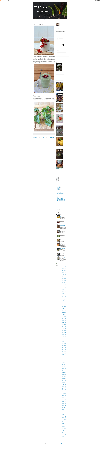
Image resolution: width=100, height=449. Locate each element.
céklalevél (65, 282)
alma (65, 267)
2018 (57, 179)
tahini (65, 412)
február (58, 208)
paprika (65, 378)
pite (63, 384)
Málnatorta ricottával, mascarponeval (61, 199)
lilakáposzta (63, 352)
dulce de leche (64, 298)
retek (63, 391)
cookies (62, 286)
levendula (65, 351)
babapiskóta (63, 271)
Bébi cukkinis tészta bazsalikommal (61, 200)
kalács (62, 326)
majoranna (63, 355)
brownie (62, 279)
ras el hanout (64, 390)
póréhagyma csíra (64, 386)
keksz (62, 331)
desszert (63, 297)
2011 (57, 211)
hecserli (63, 320)
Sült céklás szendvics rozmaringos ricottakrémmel (61, 192)
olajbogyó (63, 374)
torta (65, 416)
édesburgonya (63, 299)
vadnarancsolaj (63, 426)
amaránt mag (63, 268)
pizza (65, 384)
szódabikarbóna (63, 411)
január (58, 209)
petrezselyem (63, 382)
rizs (63, 393)
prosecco (63, 387)
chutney (65, 284)
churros (63, 284)
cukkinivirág (63, 288)
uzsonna (63, 424)
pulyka (62, 388)
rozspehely (63, 395)
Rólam (36, 19)
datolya (65, 296)
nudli (62, 372)
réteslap (65, 392)
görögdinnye (65, 316)
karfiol (65, 329)
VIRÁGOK (46, 19)
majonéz (65, 354)
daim (62, 296)
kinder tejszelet (64, 335)
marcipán (63, 361)
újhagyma (63, 423)
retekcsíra (65, 391)
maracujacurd (63, 360)
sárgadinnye (63, 397)
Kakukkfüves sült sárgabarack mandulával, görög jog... (60, 193)
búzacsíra (65, 280)
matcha (62, 363)
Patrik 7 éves (58, 267)
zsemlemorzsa (63, 437)
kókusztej (65, 338)
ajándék (62, 267)
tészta (64, 415)
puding (65, 387)
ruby (65, 395)
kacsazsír (63, 324)
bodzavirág (65, 276)
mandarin (63, 357)
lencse (62, 349)
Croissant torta (58, 269)
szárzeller (63, 405)
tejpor (65, 414)
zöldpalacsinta (63, 436)
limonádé (65, 352)
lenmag (65, 349)
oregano (65, 374)
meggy (62, 365)
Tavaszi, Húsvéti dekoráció (51, 19)
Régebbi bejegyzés (52, 137)
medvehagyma (63, 364)
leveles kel (63, 350)
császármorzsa (64, 290)
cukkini (65, 287)
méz (62, 366)
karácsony (63, 328)
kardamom (63, 329)
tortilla (62, 417)
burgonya (63, 280)
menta (65, 365)
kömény (65, 343)
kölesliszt (62, 343)
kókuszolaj (63, 338)
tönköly (65, 419)
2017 (57, 180)
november (59, 185)
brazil (65, 278)
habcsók (62, 318)
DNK (62, 298)
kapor (65, 326)
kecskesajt (65, 330)
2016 (57, 181)
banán (65, 272)
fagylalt (62, 302)
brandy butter (63, 278)
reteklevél (62, 392)
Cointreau (65, 285)
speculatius (63, 401)
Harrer (62, 320)
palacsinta (65, 376)
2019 (57, 178)
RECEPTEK (42, 19)
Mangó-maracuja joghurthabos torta (62, 216)
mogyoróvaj (63, 368)
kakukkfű (65, 325)
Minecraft (65, 366)
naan (62, 370)
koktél (63, 336)
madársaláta (63, 354)
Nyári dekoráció (62, 19)
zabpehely (63, 432)
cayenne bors (64, 281)
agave (65, 266)
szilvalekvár (63, 410)
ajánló (64, 267)
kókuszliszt (63, 337)
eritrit (65, 301)
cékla (62, 282)
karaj (65, 328)
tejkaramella (63, 414)
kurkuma (62, 347)
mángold (65, 359)
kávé (62, 330)
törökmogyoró (63, 421)
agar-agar (63, 266)
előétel (62, 301)
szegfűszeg (63, 406)
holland (65, 320)
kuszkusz (65, 347)
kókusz (65, 336)
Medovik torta (61, 243)
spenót (65, 401)
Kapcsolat (39, 19)
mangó (62, 359)
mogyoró (65, 367)
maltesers (65, 356)
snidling (62, 399)
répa (62, 391)
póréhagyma (63, 385)
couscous (65, 286)
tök (65, 417)
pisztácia (63, 383)
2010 (57, 212)
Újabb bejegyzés (35, 137)
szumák (62, 412)
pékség (65, 380)
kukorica (62, 345)
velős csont (65, 428)
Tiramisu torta (61, 230)
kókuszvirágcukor (63, 339)
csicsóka (65, 291)
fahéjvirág (63, 303)
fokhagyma (63, 308)
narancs (63, 371)
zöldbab (65, 434)
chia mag (65, 283)
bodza (62, 276)
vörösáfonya (63, 430)
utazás (65, 423)
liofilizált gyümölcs (63, 353)
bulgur (65, 279)
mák (65, 355)
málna (62, 356)
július (58, 189)
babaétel (65, 270)
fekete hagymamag (64, 304)
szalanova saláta (64, 403)
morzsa (65, 368)
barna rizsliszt (64, 274)
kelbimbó (62, 332)
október (58, 186)
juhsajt (65, 322)
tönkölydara (63, 420)
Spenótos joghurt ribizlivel (60, 198)
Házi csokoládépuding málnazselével (61, 201)
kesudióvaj (63, 334)
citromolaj (62, 285)
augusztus (59, 188)
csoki (63, 295)
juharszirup (63, 322)
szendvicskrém (63, 407)
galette (65, 312)
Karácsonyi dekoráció (57, 19)
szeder (65, 405)
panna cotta (63, 378)
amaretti (65, 268)
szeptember (59, 187)
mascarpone (63, 362)
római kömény (64, 394)
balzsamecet (63, 272)
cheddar (62, 283)
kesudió (65, 333)
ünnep (65, 424)
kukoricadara (65, 345)
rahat (65, 389)
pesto (65, 381)
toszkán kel (64, 417)
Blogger (61, 443)
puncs (65, 388)
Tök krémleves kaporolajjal (60, 197)
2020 (57, 177)
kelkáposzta (65, 332)
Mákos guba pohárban (62, 248)
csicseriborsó (63, 291)
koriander (63, 341)
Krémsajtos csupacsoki (59, 196)
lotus (65, 353)
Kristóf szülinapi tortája (62, 257)
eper (64, 301)
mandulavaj (65, 358)
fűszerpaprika (63, 312)
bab (62, 270)
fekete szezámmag (64, 306)
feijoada (65, 303)
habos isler (65, 318)
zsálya (65, 436)
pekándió (62, 380)
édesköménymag (63, 300)
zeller (62, 433)
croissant (62, 287)
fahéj (65, 302)
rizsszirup (65, 393)
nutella (64, 372)
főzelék (65, 310)
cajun (62, 281)
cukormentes (63, 289)
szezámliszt (63, 409)
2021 (57, 176)
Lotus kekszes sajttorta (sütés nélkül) (62, 225)
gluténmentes (63, 314)
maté (65, 363)
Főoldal (34, 19)
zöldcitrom (63, 435)
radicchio (64, 389)
